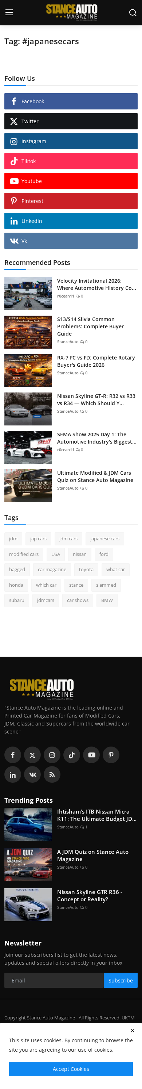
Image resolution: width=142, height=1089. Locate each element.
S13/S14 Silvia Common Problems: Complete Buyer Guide (90, 326)
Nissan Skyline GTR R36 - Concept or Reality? (89, 895)
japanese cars (104, 538)
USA (55, 554)
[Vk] (32, 774)
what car (115, 569)
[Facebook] (12, 755)
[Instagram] (52, 755)
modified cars (24, 554)
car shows (77, 600)
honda (16, 585)
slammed (106, 585)
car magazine (52, 569)
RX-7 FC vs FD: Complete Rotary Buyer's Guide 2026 (96, 361)
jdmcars (45, 600)
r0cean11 (65, 296)
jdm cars (68, 538)
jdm (13, 538)
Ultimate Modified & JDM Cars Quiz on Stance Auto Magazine (95, 476)
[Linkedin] (12, 774)
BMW (107, 600)
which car (46, 585)
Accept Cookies (71, 1068)
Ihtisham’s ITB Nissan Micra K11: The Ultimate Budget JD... (97, 815)
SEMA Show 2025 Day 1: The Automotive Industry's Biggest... (97, 438)
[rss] (52, 774)
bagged (17, 569)
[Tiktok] (71, 755)
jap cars (38, 538)
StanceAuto (68, 341)
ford (104, 554)
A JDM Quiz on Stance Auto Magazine (93, 855)
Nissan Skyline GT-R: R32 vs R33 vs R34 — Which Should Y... (96, 399)
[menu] (9, 13)
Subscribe (121, 980)
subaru (16, 600)
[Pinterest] (111, 755)
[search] (133, 13)
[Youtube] (91, 755)
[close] (132, 1031)
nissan (80, 554)
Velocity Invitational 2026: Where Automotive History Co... (96, 284)
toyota (86, 569)
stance (76, 585)
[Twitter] (32, 755)
